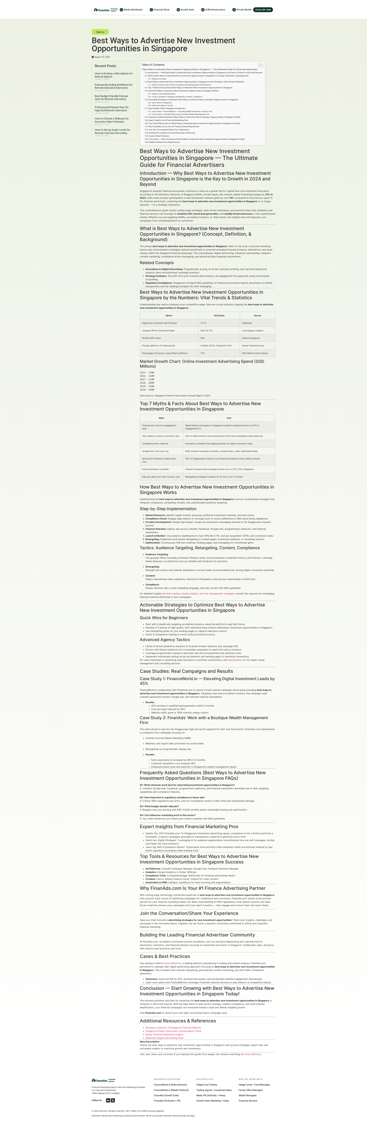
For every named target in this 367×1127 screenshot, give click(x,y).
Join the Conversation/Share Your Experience (169, 129)
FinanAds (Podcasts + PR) (167, 1100)
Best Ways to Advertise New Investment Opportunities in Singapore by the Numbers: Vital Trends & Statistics (196, 82)
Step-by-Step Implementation (163, 94)
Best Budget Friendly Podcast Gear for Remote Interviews (111, 98)
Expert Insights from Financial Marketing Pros (168, 120)
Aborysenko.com (237, 659)
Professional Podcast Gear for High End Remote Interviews (112, 109)
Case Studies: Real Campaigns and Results (166, 108)
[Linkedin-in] (108, 1100)
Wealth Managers (247, 1095)
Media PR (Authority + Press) (211, 1095)
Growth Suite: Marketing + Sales (212, 1100)
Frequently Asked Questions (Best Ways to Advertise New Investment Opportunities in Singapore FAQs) (194, 117)
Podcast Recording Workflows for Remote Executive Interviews (113, 86)
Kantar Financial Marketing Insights (164, 1034)
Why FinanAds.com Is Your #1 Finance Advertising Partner (173, 126)
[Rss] (113, 1100)
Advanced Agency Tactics (162, 105)
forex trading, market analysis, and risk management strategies (200, 593)
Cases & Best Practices (159, 136)
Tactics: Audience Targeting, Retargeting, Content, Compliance (177, 97)
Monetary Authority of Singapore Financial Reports (173, 1027)
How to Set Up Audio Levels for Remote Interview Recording (112, 131)
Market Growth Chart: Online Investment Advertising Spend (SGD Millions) (181, 85)
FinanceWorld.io (172, 963)
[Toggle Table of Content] (259, 65)
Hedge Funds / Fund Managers (254, 1084)
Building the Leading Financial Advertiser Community (172, 133)
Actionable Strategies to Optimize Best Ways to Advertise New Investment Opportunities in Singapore (193, 99)
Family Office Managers (251, 1090)
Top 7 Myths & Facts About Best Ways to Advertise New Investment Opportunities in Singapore (190, 87)
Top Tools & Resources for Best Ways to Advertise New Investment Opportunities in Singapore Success (194, 123)
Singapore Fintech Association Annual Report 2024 (173, 1031)
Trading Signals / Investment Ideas (214, 1090)
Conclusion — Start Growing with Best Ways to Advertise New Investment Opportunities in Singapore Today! (197, 139)
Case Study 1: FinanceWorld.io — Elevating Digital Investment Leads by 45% (182, 111)
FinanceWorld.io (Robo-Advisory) (170, 1084)
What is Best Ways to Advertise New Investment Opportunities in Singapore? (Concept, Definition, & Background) (198, 76)
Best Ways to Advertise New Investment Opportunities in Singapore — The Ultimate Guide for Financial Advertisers (200, 69)
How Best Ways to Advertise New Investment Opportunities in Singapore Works (183, 91)
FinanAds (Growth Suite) (166, 1095)
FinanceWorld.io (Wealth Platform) (171, 1090)
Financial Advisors (248, 1100)
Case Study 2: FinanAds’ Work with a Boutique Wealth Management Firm (180, 114)
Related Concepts (159, 79)
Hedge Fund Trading (206, 1084)
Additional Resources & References (164, 142)
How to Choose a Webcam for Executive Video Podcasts (112, 120)
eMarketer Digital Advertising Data (164, 1037)
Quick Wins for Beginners (162, 103)
